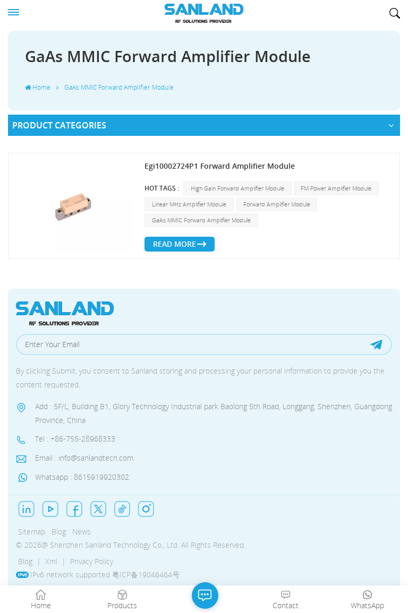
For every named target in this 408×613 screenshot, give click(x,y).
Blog (59, 531)
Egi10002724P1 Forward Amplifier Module (219, 166)
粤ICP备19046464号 (146, 574)
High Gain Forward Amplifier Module (237, 188)
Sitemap (31, 531)
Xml (51, 561)
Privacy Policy (91, 561)
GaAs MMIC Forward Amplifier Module (201, 220)
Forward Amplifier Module (276, 204)
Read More (174, 244)
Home (41, 87)
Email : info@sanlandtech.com (84, 458)
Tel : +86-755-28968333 (75, 439)
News (81, 531)
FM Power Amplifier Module (336, 188)
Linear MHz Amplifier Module (189, 204)
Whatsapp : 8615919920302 (82, 477)
